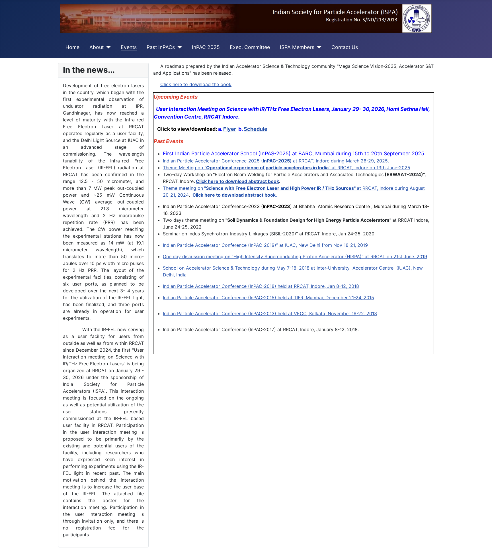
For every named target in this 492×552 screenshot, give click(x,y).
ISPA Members (297, 47)
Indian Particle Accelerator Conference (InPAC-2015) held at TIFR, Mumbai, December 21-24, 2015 (268, 297)
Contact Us (344, 47)
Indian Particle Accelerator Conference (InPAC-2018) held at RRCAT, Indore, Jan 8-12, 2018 (261, 286)
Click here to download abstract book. (234, 195)
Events (129, 47)
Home (72, 47)
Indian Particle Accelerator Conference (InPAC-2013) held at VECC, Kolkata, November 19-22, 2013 (270, 313)
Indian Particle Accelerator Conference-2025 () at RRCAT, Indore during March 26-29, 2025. (276, 161)
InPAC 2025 (206, 47)
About (96, 47)
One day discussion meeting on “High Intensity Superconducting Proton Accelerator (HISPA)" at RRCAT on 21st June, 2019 (295, 256)
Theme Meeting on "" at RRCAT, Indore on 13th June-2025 (286, 167)
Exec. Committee (250, 47)
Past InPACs (161, 47)
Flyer (229, 129)
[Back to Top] (482, 541)
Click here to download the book (195, 84)
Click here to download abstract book (237, 181)
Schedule (255, 129)
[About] (107, 47)
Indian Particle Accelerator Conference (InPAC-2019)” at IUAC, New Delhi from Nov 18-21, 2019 (265, 245)
